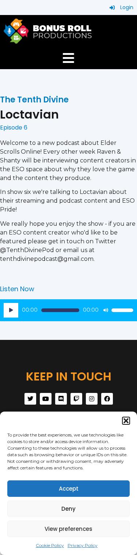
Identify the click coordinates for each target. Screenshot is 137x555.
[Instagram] (92, 399)
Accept (69, 488)
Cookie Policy (50, 545)
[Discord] (61, 399)
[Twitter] (30, 399)
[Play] (11, 310)
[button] (126, 420)
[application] (68, 310)
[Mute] (105, 310)
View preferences (68, 529)
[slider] (122, 310)
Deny (68, 509)
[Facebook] (107, 399)
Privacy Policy (83, 545)
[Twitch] (76, 399)
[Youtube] (46, 399)
